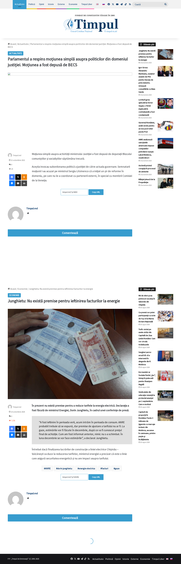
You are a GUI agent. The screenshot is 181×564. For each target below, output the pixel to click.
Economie (73, 4)
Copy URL (96, 192)
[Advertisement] (156, 237)
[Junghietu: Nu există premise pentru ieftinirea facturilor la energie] (165, 54)
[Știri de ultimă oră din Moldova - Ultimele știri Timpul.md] (90, 23)
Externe (61, 4)
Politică (31, 4)
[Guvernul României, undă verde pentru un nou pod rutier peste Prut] (165, 126)
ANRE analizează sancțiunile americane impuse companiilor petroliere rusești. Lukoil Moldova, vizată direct (146, 148)
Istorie (51, 4)
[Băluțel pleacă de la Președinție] (165, 183)
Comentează (70, 233)
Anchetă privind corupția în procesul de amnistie (147, 168)
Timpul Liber (86, 4)
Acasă (13, 44)
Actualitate (19, 4)
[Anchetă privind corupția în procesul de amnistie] (165, 169)
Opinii (41, 4)
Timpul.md (17, 155)
